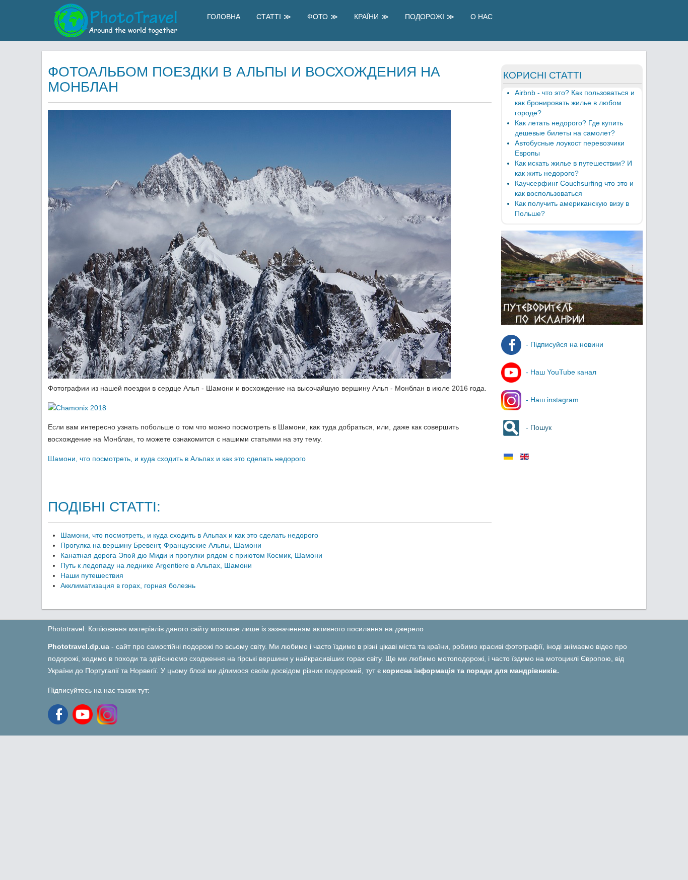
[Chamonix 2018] (77, 408)
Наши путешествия (91, 575)
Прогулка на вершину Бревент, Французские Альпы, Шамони (160, 545)
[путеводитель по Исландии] (572, 322)
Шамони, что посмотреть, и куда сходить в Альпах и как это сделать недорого (177, 459)
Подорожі (424, 17)
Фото (317, 17)
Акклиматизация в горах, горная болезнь (127, 585)
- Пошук (538, 427)
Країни (366, 17)
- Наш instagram (551, 400)
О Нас (481, 17)
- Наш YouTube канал (560, 372)
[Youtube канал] (85, 713)
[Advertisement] (302, 806)
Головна (223, 17)
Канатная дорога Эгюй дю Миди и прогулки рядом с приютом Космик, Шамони (191, 555)
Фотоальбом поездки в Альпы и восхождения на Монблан (244, 79)
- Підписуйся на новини (563, 344)
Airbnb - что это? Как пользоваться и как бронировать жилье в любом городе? (575, 103)
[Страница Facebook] (59, 713)
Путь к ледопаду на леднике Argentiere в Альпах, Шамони (156, 565)
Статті (268, 17)
